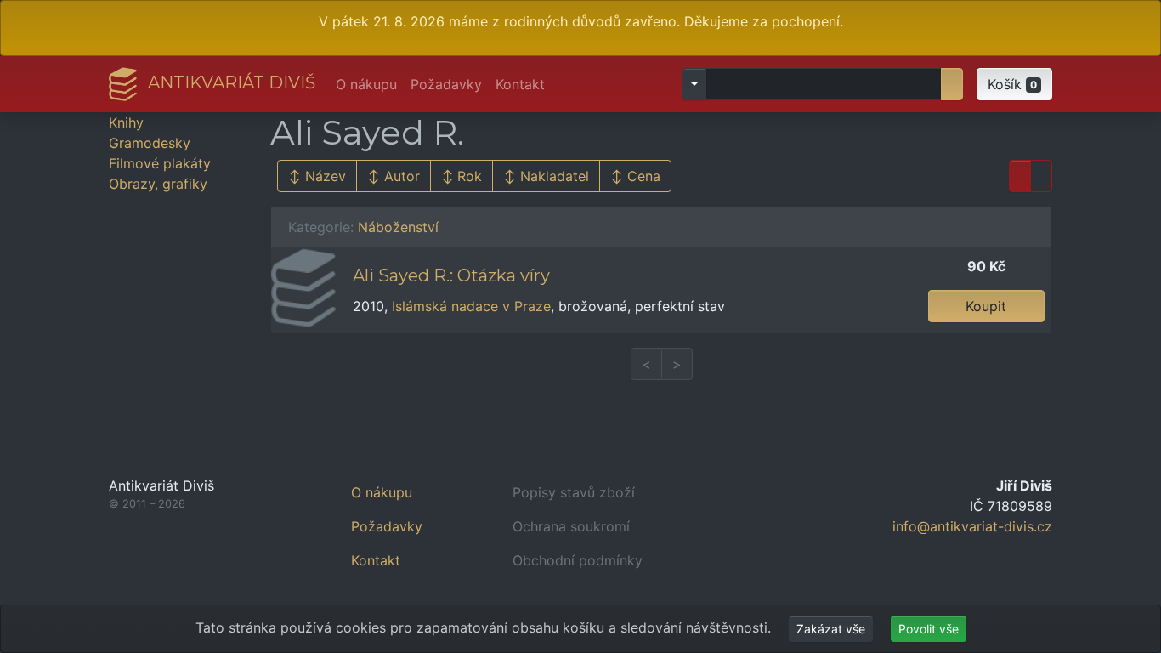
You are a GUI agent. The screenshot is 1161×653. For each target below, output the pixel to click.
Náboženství (398, 227)
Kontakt (520, 84)
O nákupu (366, 84)
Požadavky (446, 84)
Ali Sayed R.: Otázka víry (451, 275)
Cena (643, 176)
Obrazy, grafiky (158, 183)
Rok (469, 176)
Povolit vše (928, 629)
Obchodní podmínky (578, 560)
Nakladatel (554, 176)
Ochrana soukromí (571, 526)
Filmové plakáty (160, 163)
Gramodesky (149, 142)
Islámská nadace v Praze (471, 306)
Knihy (126, 122)
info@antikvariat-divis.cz (972, 526)
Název (325, 176)
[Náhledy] (1041, 176)
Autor (402, 176)
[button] (1014, 84)
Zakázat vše (830, 629)
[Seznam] (1020, 176)
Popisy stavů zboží (574, 492)
